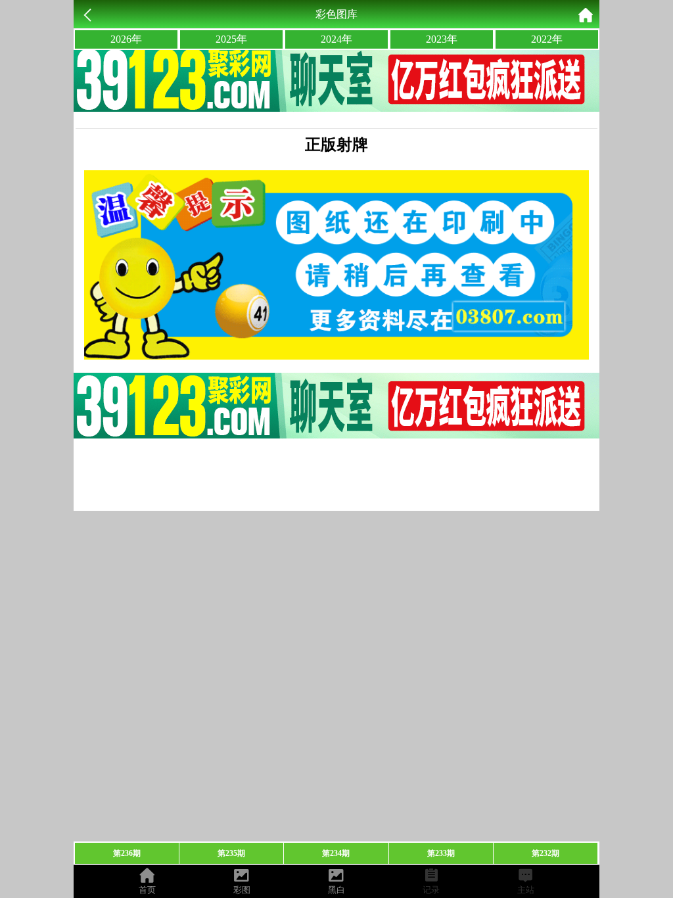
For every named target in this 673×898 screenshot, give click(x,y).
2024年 (336, 39)
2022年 (547, 39)
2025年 (231, 39)
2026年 (126, 39)
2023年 (441, 39)
